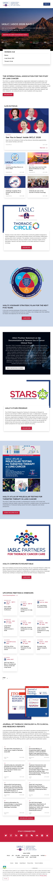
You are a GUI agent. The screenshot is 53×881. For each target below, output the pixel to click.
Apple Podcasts (47, 835)
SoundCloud (37, 835)
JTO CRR (17, 855)
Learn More (26, 318)
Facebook (11, 835)
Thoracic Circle (8, 61)
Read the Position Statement (15, 368)
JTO (13, 855)
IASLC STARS (33, 857)
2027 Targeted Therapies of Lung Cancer (26, 648)
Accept (5, 878)
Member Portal (20, 857)
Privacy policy (43, 875)
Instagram (26, 835)
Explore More (8, 94)
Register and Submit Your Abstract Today (15, 34)
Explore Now (26, 247)
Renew (6, 55)
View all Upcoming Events (9, 595)
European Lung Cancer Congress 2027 (42, 648)
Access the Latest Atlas (11, 512)
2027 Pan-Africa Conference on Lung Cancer (10, 648)
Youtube (21, 835)
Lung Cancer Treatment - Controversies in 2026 (8, 628)
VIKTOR (42, 855)
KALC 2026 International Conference (7, 608)
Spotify (42, 835)
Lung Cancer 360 (9, 58)
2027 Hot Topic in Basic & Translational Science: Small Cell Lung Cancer (10, 665)
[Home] (11, 4)
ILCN (27, 857)
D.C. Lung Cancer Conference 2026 (42, 606)
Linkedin (16, 835)
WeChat (31, 835)
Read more (42, 147)
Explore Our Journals (26, 818)
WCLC (8, 855)
